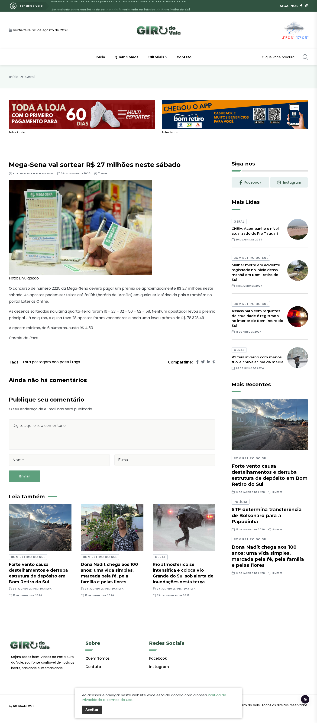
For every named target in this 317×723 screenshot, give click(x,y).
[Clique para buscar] (305, 57)
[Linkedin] (208, 362)
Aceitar (92, 709)
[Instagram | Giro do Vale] (306, 5)
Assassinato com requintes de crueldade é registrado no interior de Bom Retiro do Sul (120, 5)
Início (100, 57)
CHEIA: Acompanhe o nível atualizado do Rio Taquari (255, 231)
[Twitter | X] (203, 362)
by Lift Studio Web (21, 706)
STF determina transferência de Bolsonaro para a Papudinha (267, 515)
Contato (184, 57)
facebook (252, 182)
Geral (30, 77)
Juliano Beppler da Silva (36, 173)
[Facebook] (197, 362)
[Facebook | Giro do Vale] (301, 5)
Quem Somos (126, 57)
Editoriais (156, 57)
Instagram (159, 666)
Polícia (240, 502)
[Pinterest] (214, 362)
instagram (292, 182)
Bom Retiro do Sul (28, 557)
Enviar (24, 476)
